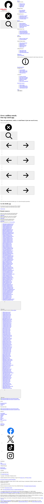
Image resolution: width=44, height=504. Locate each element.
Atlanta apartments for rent (7, 226)
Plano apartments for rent (7, 280)
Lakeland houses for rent (7, 350)
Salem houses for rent (6, 373)
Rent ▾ (18, 20)
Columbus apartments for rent (8, 241)
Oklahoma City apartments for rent (8, 273)
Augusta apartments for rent (7, 227)
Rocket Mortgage (3, 468)
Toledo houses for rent (6, 380)
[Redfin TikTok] (11, 451)
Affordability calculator (23, 15)
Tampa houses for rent (6, 379)
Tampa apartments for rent (7, 295)
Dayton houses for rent (6, 329)
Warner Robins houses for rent (8, 386)
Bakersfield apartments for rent (8, 229)
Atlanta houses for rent (6, 315)
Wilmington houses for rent (7, 388)
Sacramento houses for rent (7, 371)
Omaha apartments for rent (7, 274)
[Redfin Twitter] (11, 442)
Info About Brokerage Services (8, 489)
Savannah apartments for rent (7, 292)
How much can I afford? (24, 77)
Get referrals (2, 404)
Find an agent (22, 46)
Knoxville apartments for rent (8, 257)
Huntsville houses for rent (7, 343)
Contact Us (2, 423)
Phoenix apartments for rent (7, 278)
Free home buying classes (24, 17)
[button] (8, 5)
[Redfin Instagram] (11, 459)
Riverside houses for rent (7, 369)
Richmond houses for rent (7, 368)
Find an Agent (22, 84)
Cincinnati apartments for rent (8, 238)
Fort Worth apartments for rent (8, 248)
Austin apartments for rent (7, 228)
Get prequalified (22, 69)
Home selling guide (23, 50)
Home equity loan (23, 72)
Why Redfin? (2, 413)
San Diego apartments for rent (8, 291)
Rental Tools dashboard (24, 31)
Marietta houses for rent (7, 355)
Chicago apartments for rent (7, 237)
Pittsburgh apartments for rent (8, 279)
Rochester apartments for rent (8, 286)
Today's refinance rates (23, 71)
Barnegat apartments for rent (7, 231)
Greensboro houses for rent (7, 338)
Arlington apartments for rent (7, 225)
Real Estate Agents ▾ (20, 83)
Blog (1, 419)
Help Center (2, 424)
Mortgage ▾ (19, 54)
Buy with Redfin (22, 10)
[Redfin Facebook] (11, 434)
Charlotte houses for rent (7, 320)
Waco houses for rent (6, 385)
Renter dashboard (22, 23)
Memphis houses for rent (7, 356)
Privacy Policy (28, 477)
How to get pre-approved (24, 81)
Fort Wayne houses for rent (7, 336)
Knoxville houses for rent (7, 348)
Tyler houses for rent (6, 382)
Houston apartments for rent (7, 251)
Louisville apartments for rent (8, 260)
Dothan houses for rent (6, 332)
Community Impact (3, 414)
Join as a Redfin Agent (23, 85)
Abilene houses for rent (6, 312)
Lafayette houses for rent (7, 349)
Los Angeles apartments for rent (8, 259)
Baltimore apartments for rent (7, 230)
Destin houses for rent (6, 331)
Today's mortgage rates (23, 70)
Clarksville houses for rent (7, 323)
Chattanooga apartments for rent (8, 236)
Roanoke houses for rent (7, 370)
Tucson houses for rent (6, 381)
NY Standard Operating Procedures (30, 485)
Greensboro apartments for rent (8, 250)
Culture (1, 416)
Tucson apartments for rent (7, 297)
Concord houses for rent (7, 327)
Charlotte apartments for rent (7, 235)
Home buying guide (23, 16)
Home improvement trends (24, 52)
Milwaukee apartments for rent (8, 267)
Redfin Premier (22, 11)
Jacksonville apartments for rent (8, 255)
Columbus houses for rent (7, 325)
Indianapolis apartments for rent (8, 253)
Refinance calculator (23, 79)
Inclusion (2, 415)
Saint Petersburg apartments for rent (9, 289)
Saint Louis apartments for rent (8, 288)
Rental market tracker (23, 24)
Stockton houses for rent (7, 378)
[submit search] (8, 24)
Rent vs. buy (22, 80)
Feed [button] (18, 89)
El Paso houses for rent (6, 333)
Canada (7, 474)
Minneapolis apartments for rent (8, 268)
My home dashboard (23, 39)
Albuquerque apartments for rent (8, 223)
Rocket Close (2, 467)
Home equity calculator (23, 78)
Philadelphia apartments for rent (8, 277)
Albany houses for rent (6, 313)
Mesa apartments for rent (7, 265)
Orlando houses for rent (7, 362)
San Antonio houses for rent (7, 374)
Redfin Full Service (23, 45)
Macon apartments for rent (7, 261)
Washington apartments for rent (8, 299)
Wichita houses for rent (6, 387)
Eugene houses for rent (6, 334)
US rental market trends (24, 32)
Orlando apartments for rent (7, 275)
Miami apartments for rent (7, 266)
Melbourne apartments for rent (8, 263)
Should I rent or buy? (23, 26)
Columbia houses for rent (7, 324)
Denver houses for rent (6, 330)
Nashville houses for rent (7, 361)
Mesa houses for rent (6, 357)
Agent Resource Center (23, 87)
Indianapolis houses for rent (7, 344)
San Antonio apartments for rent (8, 290)
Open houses (22, 6)
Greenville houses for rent (7, 339)
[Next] (25, 145)
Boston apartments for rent (7, 234)
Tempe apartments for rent (7, 296)
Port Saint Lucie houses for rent (8, 365)
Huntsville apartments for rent (8, 252)
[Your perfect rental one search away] (22, 102)
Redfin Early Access (23, 12)
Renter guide (22, 27)
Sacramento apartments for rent (8, 287)
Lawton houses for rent (6, 353)
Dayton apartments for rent (7, 244)
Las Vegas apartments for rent (8, 258)
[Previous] (8, 145)
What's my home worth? (24, 38)
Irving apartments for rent (7, 254)
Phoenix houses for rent (7, 364)
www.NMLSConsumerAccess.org (6, 492)
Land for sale (22, 5)
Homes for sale (22, 3)
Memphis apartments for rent (7, 264)
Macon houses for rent (6, 354)
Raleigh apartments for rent (7, 282)
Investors (1, 418)
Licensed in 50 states (16, 492)
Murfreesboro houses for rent (7, 360)
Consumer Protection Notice (19, 489)
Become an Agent (3, 403)
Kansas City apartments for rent (8, 256)
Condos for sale (22, 4)
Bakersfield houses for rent (7, 318)
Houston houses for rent (7, 342)
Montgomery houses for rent (7, 359)
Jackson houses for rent (6, 345)
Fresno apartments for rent (7, 249)
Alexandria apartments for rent (8, 224)
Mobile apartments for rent (7, 269)
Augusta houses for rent (7, 316)
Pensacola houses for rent (7, 363)
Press (1, 417)
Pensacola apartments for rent (8, 276)
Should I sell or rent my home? (25, 33)
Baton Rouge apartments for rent (8, 232)
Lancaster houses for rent (7, 351)
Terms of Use (22, 477)
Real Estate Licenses (8, 487)
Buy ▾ (18, 0)
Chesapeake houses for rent (7, 321)
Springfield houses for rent (7, 377)
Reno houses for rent (6, 367)
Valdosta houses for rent (7, 383)
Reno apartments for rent (7, 283)
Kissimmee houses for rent (7, 347)
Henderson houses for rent (7, 341)
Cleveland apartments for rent (8, 239)
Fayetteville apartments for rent (8, 247)
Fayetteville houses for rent (7, 335)
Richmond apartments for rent (8, 284)
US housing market (23, 18)
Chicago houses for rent (7, 322)
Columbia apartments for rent (7, 240)
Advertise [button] (2, 425)
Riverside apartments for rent (7, 285)
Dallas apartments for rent (7, 243)
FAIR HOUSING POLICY (23, 501)
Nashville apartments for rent (7, 271)
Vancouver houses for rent (7, 384)
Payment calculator (23, 76)
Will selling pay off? (23, 51)
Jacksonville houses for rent (7, 346)
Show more (2, 309)
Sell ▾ (18, 35)
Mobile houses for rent (6, 358)
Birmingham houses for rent (7, 319)
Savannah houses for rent (7, 375)
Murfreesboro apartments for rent (8, 270)
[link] (25, 65)
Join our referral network (24, 86)
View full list (14, 310)
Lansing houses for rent (7, 352)
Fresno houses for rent (6, 337)
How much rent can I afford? (24, 25)
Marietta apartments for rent (7, 262)
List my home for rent (23, 30)
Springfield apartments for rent (8, 294)
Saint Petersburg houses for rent (8, 372)
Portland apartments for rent (7, 281)
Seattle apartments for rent (7, 293)
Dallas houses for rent (6, 328)
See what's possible (20, 67)
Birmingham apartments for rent (8, 233)
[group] (22, 153)
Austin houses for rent (6, 317)
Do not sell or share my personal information (8, 479)
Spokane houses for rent (7, 376)
